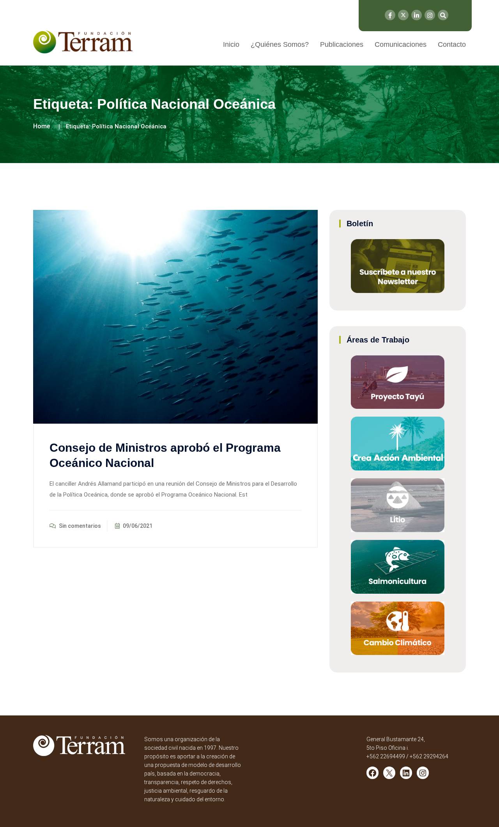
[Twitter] (403, 15)
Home (41, 126)
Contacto (452, 44)
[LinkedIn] (416, 15)
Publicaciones (341, 44)
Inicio (231, 44)
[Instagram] (430, 15)
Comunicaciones (400, 44)
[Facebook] (390, 15)
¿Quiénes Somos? (280, 44)
